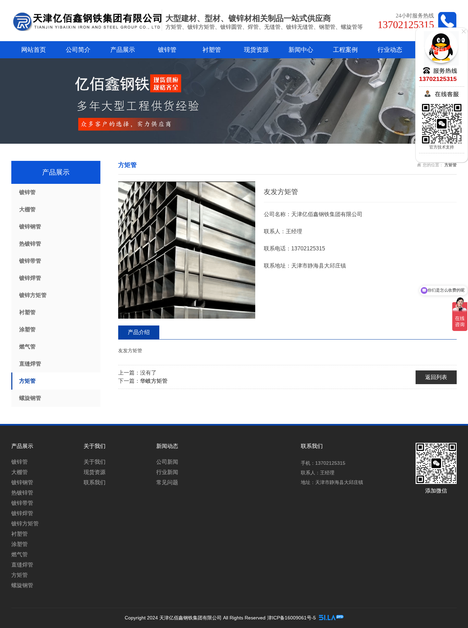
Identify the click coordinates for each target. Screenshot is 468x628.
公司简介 (78, 49)
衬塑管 (211, 49)
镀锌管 (167, 49)
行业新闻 (167, 472)
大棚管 (27, 209)
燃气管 (27, 346)
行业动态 (390, 49)
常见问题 (167, 482)
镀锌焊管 (30, 278)
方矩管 (27, 381)
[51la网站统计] (331, 617)
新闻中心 (300, 49)
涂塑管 (27, 329)
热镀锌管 (30, 244)
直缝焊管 (30, 364)
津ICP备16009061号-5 (291, 617)
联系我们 (434, 49)
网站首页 (33, 49)
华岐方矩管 (154, 381)
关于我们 (95, 462)
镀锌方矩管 (33, 295)
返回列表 (436, 377)
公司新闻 (167, 462)
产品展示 (122, 49)
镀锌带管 (30, 261)
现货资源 (256, 49)
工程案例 (345, 49)
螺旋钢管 (30, 398)
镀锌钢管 (30, 226)
